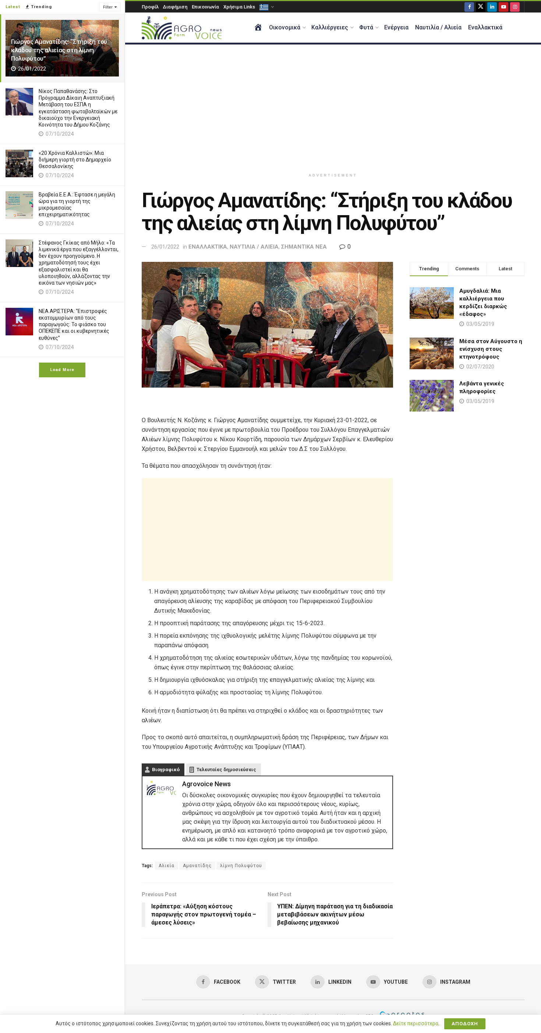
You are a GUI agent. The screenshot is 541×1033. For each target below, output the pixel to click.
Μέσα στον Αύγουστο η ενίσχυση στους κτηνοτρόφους (490, 349)
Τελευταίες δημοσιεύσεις (226, 769)
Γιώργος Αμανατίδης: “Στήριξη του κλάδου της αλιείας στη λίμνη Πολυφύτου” (59, 50)
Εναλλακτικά (485, 27)
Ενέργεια (396, 27)
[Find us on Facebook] (469, 7)
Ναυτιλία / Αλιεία (438, 27)
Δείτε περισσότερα (415, 1023)
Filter (108, 7)
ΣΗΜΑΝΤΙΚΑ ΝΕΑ (304, 246)
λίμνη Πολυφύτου (241, 865)
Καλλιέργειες (329, 27)
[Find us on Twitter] (480, 7)
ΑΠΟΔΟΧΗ (465, 1023)
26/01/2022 (165, 246)
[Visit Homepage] (182, 27)
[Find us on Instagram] (515, 7)
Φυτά (366, 27)
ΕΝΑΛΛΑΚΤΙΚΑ (207, 246)
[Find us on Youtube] (503, 7)
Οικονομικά (284, 27)
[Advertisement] (333, 107)
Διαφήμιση (175, 7)
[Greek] (266, 7)
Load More (62, 369)
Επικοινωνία (205, 7)
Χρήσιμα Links (239, 7)
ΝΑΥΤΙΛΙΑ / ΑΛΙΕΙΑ (254, 246)
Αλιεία (166, 865)
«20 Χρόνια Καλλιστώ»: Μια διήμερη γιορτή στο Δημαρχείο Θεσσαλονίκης (75, 159)
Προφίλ (150, 7)
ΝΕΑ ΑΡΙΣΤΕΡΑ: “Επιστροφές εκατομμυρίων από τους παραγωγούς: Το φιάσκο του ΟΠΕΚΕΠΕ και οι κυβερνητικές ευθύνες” (74, 324)
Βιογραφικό (166, 769)
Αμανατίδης (197, 865)
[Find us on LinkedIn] (492, 7)
